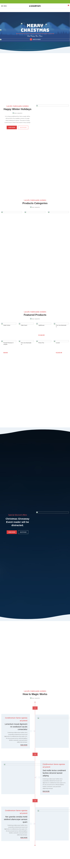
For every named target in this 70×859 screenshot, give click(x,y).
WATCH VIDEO (37, 39)
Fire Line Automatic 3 (61, 326)
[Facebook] (31, 2)
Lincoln (58, 342)
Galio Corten (6, 325)
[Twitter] (33, 2)
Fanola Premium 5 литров (8, 343)
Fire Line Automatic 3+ (26, 343)
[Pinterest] (35, 2)
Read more (23, 745)
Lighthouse (41, 325)
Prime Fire (41, 342)
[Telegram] (39, 2)
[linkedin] (37, 2)
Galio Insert (24, 325)
